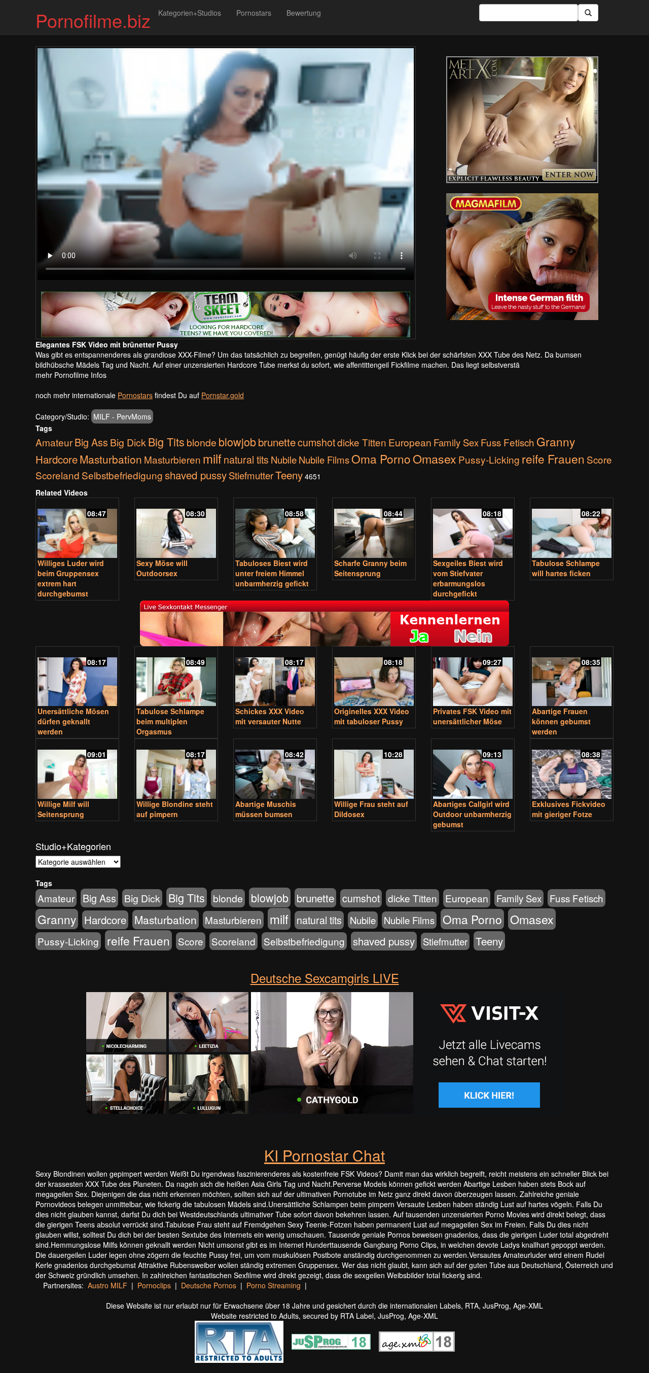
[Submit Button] (588, 12)
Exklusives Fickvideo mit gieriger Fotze (568, 809)
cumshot (316, 442)
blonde (202, 442)
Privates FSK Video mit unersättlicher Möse (472, 716)
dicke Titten (361, 442)
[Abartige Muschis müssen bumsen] (275, 770)
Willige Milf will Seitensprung (63, 809)
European (409, 442)
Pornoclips (154, 1285)
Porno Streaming (273, 1285)
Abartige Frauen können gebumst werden (561, 721)
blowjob (237, 441)
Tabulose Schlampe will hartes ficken (566, 568)
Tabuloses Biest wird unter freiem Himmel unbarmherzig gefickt (272, 573)
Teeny (289, 474)
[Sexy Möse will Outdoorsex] (176, 529)
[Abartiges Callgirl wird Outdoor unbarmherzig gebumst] (473, 770)
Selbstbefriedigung (122, 475)
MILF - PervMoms (122, 416)
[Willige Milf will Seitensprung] (77, 770)
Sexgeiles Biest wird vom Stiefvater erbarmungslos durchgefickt (468, 578)
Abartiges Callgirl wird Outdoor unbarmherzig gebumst (472, 814)
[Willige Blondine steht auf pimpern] (176, 770)
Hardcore (56, 459)
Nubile (284, 459)
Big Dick (128, 442)
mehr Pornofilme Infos (70, 375)
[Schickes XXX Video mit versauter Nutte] (275, 677)
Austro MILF (107, 1285)
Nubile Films (324, 459)
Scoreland (57, 475)
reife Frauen (553, 458)
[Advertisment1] (522, 119)
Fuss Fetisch (507, 442)
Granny (555, 441)
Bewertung (303, 13)
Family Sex (456, 442)
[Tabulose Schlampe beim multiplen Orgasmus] (176, 677)
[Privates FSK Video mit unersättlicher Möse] (473, 677)
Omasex (434, 458)
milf (212, 458)
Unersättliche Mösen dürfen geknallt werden (73, 721)
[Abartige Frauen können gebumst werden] (571, 677)
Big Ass (91, 442)
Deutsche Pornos (208, 1285)
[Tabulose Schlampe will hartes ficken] (571, 529)
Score (599, 459)
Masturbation (111, 459)
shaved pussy (196, 475)
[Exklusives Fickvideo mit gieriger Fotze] (571, 770)
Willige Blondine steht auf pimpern (174, 809)
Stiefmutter (251, 475)
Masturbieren (172, 459)
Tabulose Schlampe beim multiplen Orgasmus (170, 721)
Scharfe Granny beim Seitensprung (370, 568)
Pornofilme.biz (93, 20)
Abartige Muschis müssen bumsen (265, 809)
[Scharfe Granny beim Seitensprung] (374, 529)
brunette (277, 441)
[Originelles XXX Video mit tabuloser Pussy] (374, 677)
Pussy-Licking (489, 459)
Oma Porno (381, 458)
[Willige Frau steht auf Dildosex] (374, 770)
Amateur (54, 442)
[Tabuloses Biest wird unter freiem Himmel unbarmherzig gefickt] (275, 529)
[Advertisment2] (522, 256)
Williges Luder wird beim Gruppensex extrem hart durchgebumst (71, 578)
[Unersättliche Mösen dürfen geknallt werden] (77, 677)
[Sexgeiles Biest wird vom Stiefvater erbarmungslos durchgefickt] (473, 529)
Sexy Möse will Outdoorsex (162, 568)
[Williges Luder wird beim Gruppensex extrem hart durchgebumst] (77, 529)
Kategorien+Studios (189, 13)
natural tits (246, 459)
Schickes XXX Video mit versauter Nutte (269, 716)
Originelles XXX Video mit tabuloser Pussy (371, 716)
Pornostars (253, 13)
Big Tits (166, 441)
